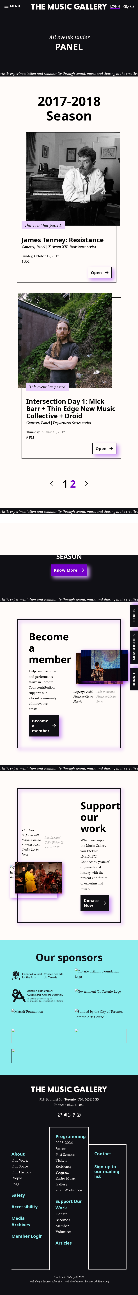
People (17, 1178)
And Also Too (54, 1281)
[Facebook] (74, 1115)
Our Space (20, 1166)
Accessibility (25, 1207)
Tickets (134, 616)
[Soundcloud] (67, 1115)
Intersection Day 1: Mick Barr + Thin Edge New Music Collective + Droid (71, 408)
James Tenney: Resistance (63, 239)
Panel (41, 246)
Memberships (134, 647)
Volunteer (63, 1231)
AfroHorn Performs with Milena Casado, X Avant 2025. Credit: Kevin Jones (31, 842)
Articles (64, 1243)
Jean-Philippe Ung (98, 1281)
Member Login (27, 1236)
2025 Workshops (69, 1190)
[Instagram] (78, 1115)
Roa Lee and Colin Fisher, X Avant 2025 (54, 842)
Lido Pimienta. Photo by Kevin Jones (106, 696)
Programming (71, 1136)
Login (115, 6)
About (18, 1154)
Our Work (20, 1160)
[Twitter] (60, 1115)
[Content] (126, 7)
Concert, (29, 246)
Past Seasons (65, 1154)
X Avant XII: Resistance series (72, 246)
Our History (21, 1172)
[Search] (132, 7)
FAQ (15, 1184)
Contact (102, 1154)
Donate (134, 679)
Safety (18, 1195)
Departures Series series (72, 422)
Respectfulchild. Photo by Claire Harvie (83, 696)
